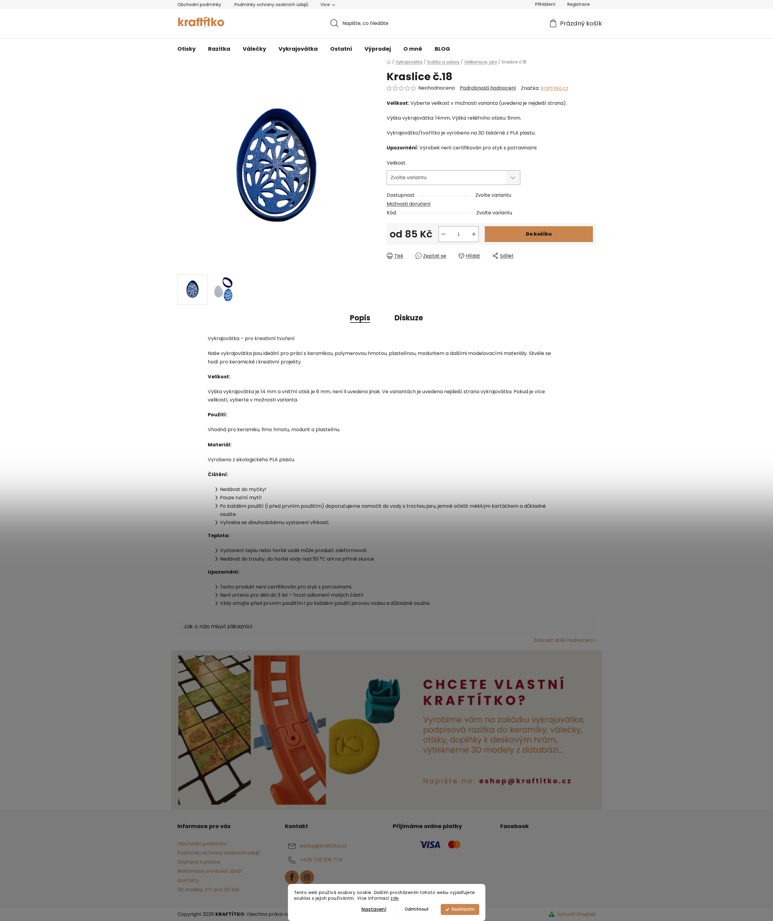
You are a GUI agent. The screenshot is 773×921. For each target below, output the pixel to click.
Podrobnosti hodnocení (488, 88)
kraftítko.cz (554, 88)
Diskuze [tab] (409, 318)
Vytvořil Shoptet (576, 914)
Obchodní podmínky (199, 5)
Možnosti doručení (409, 203)
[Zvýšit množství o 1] (473, 234)
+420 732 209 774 (321, 859)
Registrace (578, 4)
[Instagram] (307, 877)
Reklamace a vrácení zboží (209, 871)
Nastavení (373, 909)
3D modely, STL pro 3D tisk (208, 889)
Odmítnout (417, 909)
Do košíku (539, 233)
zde (395, 898)
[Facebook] (292, 877)
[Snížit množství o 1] (443, 234)
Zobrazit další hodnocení (563, 640)
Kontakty (188, 880)
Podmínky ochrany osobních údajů (271, 5)
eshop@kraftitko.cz (323, 845)
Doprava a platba (198, 861)
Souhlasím (462, 909)
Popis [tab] (360, 318)
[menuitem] (186, 49)
